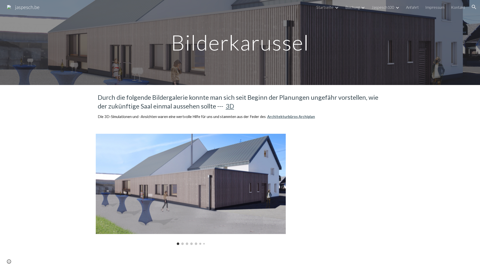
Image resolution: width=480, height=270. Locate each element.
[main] (240, 42)
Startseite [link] (325, 7)
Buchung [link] (352, 7)
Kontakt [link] (458, 7)
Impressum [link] (434, 7)
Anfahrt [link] (412, 7)
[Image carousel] (191, 189)
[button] (474, 7)
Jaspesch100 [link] (383, 7)
